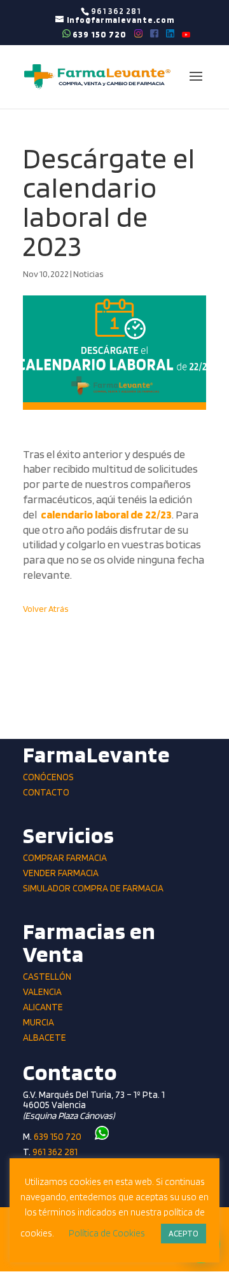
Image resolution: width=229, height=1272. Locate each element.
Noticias (88, 274)
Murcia (38, 1022)
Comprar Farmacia (65, 857)
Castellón (47, 976)
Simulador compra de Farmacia (93, 888)
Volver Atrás (45, 609)
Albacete (44, 1037)
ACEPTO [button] (183, 1233)
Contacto (46, 792)
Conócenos (48, 777)
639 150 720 (99, 34)
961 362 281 (55, 1152)
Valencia (42, 992)
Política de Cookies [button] (107, 1233)
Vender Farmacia (61, 873)
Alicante (43, 1007)
